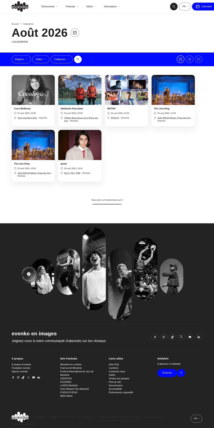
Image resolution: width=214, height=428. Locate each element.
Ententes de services (133, 417)
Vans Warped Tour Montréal (74, 389)
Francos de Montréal (71, 368)
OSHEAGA (66, 378)
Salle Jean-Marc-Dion (27, 118)
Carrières (113, 368)
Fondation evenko (21, 368)
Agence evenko (20, 371)
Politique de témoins (108, 420)
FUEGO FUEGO (68, 392)
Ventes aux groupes (119, 378)
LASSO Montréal (69, 385)
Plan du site (115, 382)
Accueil (15, 24)
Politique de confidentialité (110, 417)
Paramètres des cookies (129, 420)
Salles (112, 375)
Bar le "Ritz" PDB (72, 173)
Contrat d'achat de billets (154, 417)
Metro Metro (66, 396)
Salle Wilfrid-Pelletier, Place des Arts (174, 118)
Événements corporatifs (121, 392)
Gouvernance (116, 385)
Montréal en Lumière (71, 364)
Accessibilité (115, 389)
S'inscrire (167, 373)
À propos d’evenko (21, 364)
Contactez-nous (117, 371)
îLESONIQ (65, 382)
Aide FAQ (114, 364)
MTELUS (115, 118)
